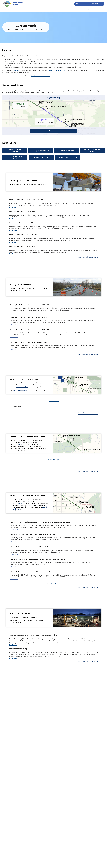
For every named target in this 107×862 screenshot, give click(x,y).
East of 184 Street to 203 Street (15, 157)
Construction (74, 10)
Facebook (52, 70)
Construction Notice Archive (40, 76)
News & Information (88, 10)
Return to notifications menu (88, 257)
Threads (61, 70)
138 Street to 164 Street (66, 151)
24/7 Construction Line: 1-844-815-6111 (89, 4)
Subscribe (16, 70)
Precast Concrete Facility (41, 157)
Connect (100, 10)
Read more (13, 207)
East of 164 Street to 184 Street (92, 151)
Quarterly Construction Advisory (14, 151)
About (65, 10)
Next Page (55, 584)
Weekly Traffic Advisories (40, 151)
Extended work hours (20, 391)
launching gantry (19, 444)
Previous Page (53, 401)
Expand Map (53, 131)
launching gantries (22, 387)
